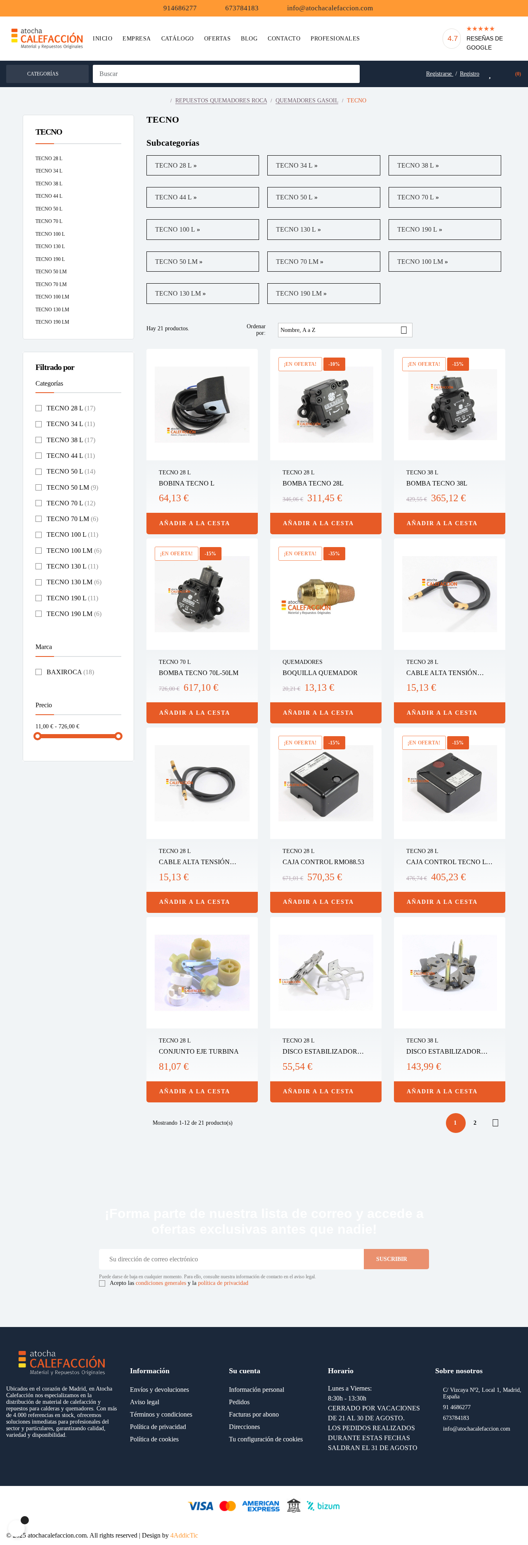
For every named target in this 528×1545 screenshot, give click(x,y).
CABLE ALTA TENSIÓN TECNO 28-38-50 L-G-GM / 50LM (444, 673)
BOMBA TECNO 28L (313, 483)
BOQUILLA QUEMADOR (320, 672)
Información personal (256, 1389)
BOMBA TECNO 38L (436, 483)
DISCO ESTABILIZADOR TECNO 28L (320, 1052)
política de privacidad (223, 1283)
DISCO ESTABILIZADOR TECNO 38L (443, 1052)
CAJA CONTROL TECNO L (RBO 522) (446, 862)
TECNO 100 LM (52, 297)
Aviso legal (144, 1401)
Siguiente (495, 1122)
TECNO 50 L (48, 209)
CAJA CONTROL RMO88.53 (323, 861)
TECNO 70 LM (51, 284)
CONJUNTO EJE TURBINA (199, 1051)
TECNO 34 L (48, 171)
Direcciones (244, 1426)
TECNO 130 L (50, 246)
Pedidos (239, 1401)
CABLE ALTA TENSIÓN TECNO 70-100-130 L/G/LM (198, 862)
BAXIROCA (70, 671)
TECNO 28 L (48, 158)
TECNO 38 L (48, 184)
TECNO (48, 131)
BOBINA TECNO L (186, 483)
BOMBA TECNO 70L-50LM (198, 672)
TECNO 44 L (48, 196)
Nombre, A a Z (344, 330)
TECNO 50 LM (51, 272)
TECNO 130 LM (52, 310)
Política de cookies (154, 1439)
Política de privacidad (158, 1426)
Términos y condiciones (161, 1414)
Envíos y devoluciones (159, 1389)
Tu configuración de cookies (266, 1439)
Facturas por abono (254, 1414)
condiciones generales (161, 1283)
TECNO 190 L (50, 259)
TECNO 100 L (50, 234)
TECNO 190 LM (52, 322)
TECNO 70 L (48, 221)
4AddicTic (184, 1535)
